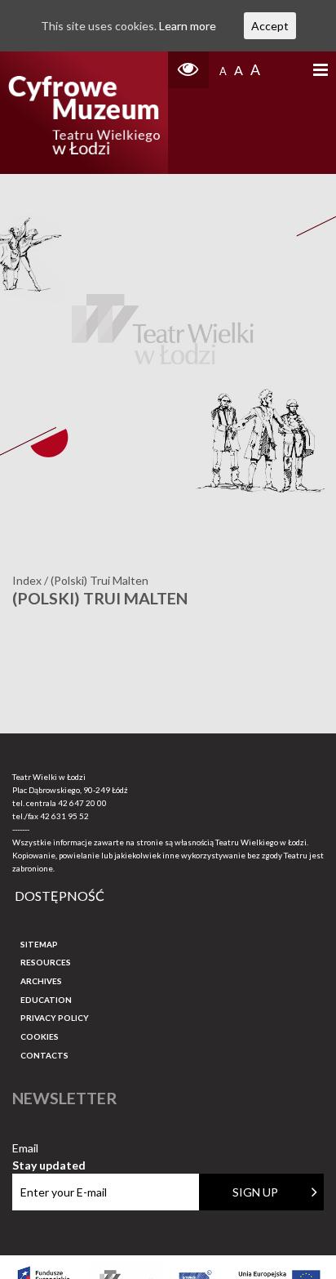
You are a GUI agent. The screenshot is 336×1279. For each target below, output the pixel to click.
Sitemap (39, 944)
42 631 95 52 (64, 816)
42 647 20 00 (82, 803)
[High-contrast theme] (188, 69)
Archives (41, 981)
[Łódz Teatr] (83, 113)
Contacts (44, 1055)
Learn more (187, 26)
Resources (45, 962)
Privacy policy (54, 1018)
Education (46, 1000)
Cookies (39, 1036)
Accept (270, 26)
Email (49, 1148)
